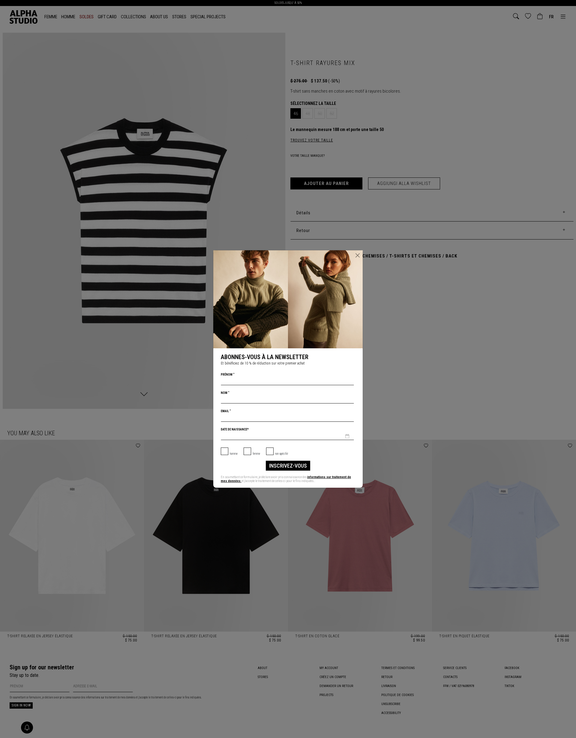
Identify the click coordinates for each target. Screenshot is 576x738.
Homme (234, 453)
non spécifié (281, 453)
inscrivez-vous (288, 466)
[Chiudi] (357, 255)
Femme (256, 453)
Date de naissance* (235, 429)
